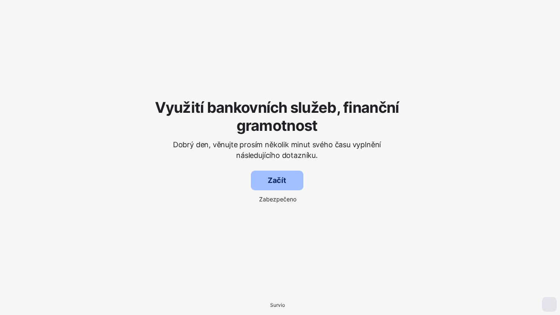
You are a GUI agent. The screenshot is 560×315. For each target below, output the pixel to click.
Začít (277, 180)
